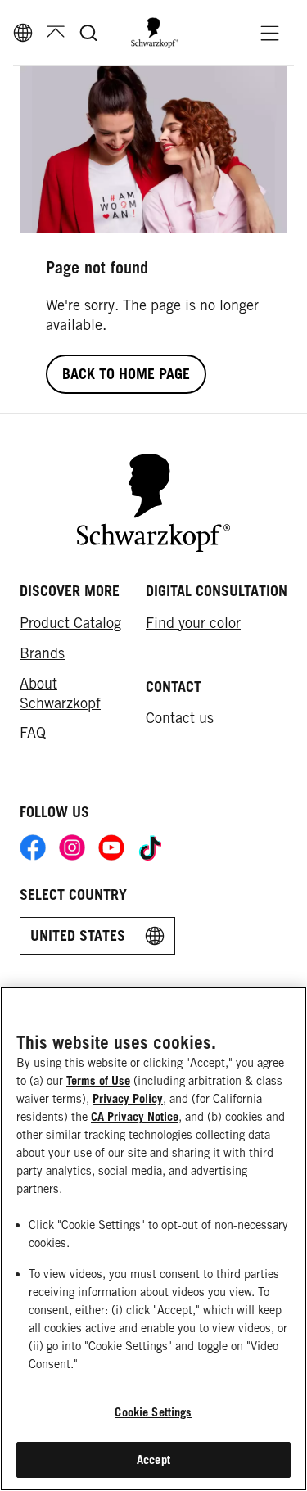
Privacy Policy (128, 1098)
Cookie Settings (153, 1412)
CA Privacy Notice (134, 1116)
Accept (153, 1459)
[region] (153, 1239)
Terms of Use (98, 1080)
